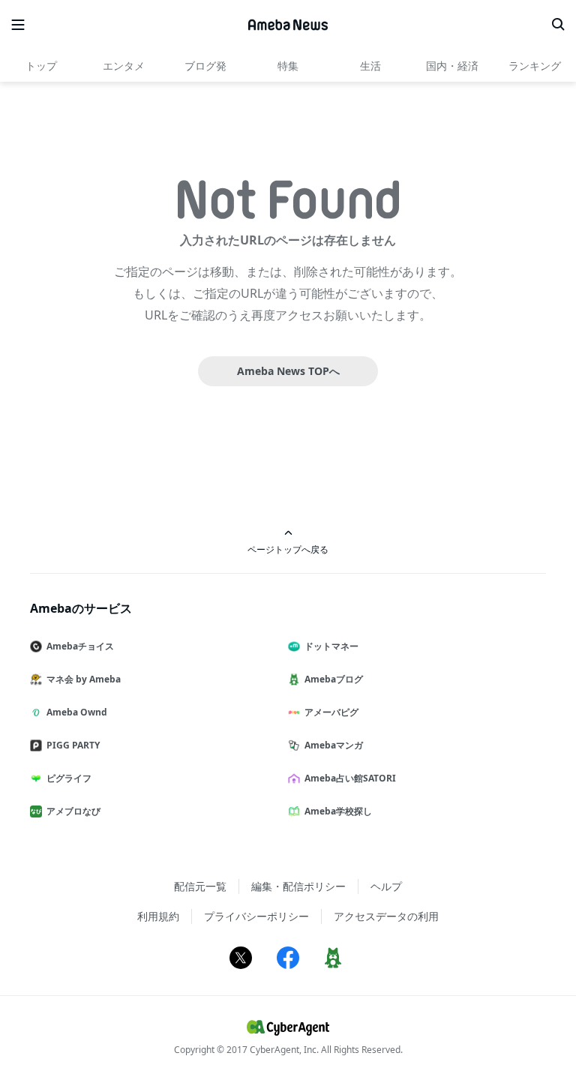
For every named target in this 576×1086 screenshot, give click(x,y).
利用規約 (158, 916)
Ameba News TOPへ (288, 371)
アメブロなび (73, 811)
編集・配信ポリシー (298, 886)
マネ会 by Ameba (83, 679)
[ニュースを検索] (558, 25)
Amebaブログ (333, 679)
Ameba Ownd (76, 712)
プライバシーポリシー (256, 916)
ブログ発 (205, 65)
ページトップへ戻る (288, 549)
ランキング (534, 65)
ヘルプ (386, 886)
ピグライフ (69, 778)
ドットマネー (331, 646)
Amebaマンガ (333, 745)
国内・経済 (452, 65)
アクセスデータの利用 (386, 916)
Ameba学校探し (338, 811)
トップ (41, 65)
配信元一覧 (200, 886)
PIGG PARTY (73, 745)
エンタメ (124, 65)
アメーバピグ (331, 712)
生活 (370, 65)
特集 (288, 65)
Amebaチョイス (80, 646)
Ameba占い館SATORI (350, 778)
